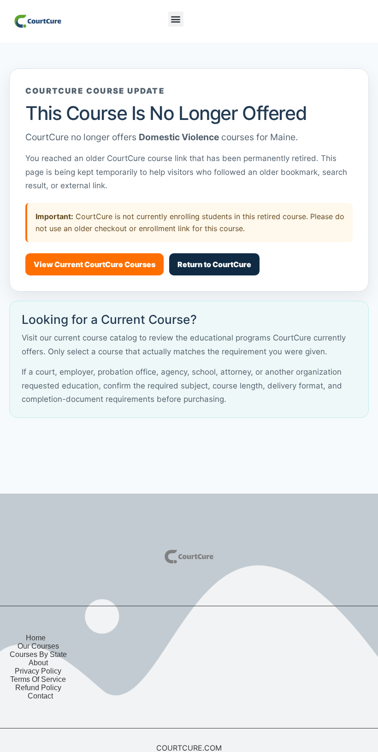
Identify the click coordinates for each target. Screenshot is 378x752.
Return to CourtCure (214, 264)
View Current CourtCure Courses (94, 264)
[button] (175, 19)
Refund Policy (38, 688)
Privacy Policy (38, 671)
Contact (40, 696)
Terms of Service (38, 679)
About (38, 663)
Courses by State (38, 654)
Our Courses (38, 646)
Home (36, 638)
